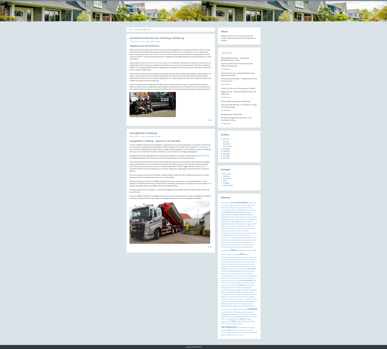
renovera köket (232, 301)
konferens (223, 273)
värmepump (229, 327)
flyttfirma (226, 235)
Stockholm (244, 314)
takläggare (242, 319)
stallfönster (238, 314)
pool (241, 296)
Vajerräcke (240, 323)
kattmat (241, 268)
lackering (227, 278)
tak (233, 319)
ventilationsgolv (246, 332)
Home (254, 6)
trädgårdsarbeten (241, 321)
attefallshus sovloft (249, 205)
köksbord (245, 268)
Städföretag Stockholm (228, 314)
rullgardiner (250, 303)
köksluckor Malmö (236, 271)
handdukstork (231, 247)
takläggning (249, 319)
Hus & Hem (150, 41)
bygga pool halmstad (226, 221)
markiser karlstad (225, 287)
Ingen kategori (228, 185)
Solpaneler (244, 309)
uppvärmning (229, 323)
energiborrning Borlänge (235, 230)
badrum (249, 210)
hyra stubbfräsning (230, 259)
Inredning (226, 176)
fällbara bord (245, 230)
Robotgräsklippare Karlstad (228, 303)
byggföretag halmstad (234, 224)
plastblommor (224, 296)
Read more (226, 69)
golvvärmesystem (230, 244)
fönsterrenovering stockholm (234, 240)
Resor (225, 181)
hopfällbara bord (248, 250)
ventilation (250, 330)
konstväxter (224, 275)
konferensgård (230, 273)
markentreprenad (229, 285)
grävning (251, 244)
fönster (231, 235)
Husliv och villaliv (142, 7)
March (225, 144)
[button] (259, 6)
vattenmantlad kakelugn (241, 330)
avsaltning (249, 207)
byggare (233, 221)
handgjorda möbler (248, 247)
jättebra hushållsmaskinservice (160, 63)
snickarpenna (251, 306)
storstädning (224, 316)
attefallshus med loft (239, 205)
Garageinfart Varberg (143, 133)
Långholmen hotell (225, 280)
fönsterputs (233, 237)
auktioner (223, 207)
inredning (246, 262)
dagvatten (223, 226)
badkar (245, 210)
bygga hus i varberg (245, 219)
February (226, 146)
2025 (224, 149)
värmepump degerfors (242, 327)
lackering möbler (234, 278)
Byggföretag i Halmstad (231, 114)
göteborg (237, 244)
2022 (224, 156)
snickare (245, 306)
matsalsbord (249, 287)
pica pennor (254, 294)
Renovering (227, 178)
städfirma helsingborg (247, 312)
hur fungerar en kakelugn (233, 254)
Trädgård (226, 183)
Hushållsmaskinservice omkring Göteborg (157, 38)
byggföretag (225, 224)
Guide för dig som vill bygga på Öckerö (238, 88)
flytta (222, 235)
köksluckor (252, 269)
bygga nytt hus (253, 219)
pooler (227, 299)
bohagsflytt (230, 217)
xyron (242, 334)
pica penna (248, 294)
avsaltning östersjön (226, 210)
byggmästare (243, 224)
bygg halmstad (250, 217)
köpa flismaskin (231, 275)
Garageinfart (239, 242)
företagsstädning (246, 240)
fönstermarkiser (225, 237)
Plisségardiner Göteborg (234, 296)
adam (158, 41)
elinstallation (239, 228)
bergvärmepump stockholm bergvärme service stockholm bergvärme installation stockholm (237, 214)
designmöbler (239, 226)
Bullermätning (237, 217)
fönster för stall (237, 235)
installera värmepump (226, 266)
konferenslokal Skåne (240, 273)
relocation (231, 299)
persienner (232, 294)
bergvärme (230, 212)
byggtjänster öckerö (252, 224)
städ (235, 312)
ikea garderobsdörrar (240, 259)
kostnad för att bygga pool (248, 275)
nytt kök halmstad (246, 292)
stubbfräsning (231, 316)
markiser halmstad (249, 285)
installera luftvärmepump (238, 264)
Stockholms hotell (251, 314)
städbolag (239, 312)
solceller (231, 309)
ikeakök (226, 262)
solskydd (252, 308)
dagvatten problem (231, 226)
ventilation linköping (226, 332)
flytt (255, 233)
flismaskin (251, 233)
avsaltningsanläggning (237, 210)
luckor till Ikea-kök (235, 280)
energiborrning (225, 230)
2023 (224, 153)
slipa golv (240, 306)
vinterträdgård (227, 334)
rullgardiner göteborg (226, 306)
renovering (239, 301)
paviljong (226, 294)
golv (244, 242)
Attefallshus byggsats (228, 205)
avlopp (227, 207)
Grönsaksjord (224, 247)
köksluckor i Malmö (225, 271)
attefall (233, 203)
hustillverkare (245, 257)
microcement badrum (226, 290)
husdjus (247, 254)
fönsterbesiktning (246, 235)
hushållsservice (237, 257)
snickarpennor (224, 309)
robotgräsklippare (249, 301)
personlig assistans (240, 294)
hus (242, 254)
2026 (224, 139)
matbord (244, 287)
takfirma (236, 319)
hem (233, 249)
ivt (233, 266)
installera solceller (250, 264)
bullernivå (244, 217)
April (224, 142)
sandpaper (235, 306)
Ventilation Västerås (236, 332)
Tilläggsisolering (225, 321)
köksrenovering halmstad (248, 271)
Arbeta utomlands (225, 202)
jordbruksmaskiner (239, 266)
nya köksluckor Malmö (234, 292)
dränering (246, 226)
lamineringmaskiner (250, 278)
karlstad (237, 268)
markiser (241, 285)
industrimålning (233, 262)
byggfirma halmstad (247, 221)
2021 (224, 158)
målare (228, 282)
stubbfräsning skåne (241, 316)
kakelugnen (231, 268)
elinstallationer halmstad (249, 228)
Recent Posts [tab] (227, 53)
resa (244, 301)
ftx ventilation (232, 242)
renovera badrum (239, 299)
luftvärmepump (246, 280)
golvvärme (223, 244)
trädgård (233, 321)
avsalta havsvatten (242, 207)
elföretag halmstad (230, 228)
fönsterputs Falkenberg (242, 237)
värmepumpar (230, 330)
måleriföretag (234, 282)
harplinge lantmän (225, 250)
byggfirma (239, 221)
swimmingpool (228, 319)
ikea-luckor (249, 259)
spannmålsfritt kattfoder (227, 312)
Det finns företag (203, 156)
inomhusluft (240, 262)
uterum (235, 323)
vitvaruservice (235, 334)
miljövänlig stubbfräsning (238, 290)
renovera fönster (248, 299)
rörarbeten (238, 303)
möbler (247, 290)
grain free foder (244, 244)
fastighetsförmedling (226, 233)
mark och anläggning (243, 282)
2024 (224, 151)
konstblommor (249, 273)
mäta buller (238, 287)
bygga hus (237, 219)
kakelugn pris (252, 266)
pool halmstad (246, 296)
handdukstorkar (239, 247)
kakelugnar (224, 269)
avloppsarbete (233, 207)
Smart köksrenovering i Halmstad (235, 101)
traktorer (223, 323)
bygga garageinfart (230, 219)
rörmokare (243, 303)
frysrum (227, 242)
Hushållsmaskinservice (227, 257)
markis (235, 285)
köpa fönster (238, 275)
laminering (241, 278)
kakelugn (246, 266)
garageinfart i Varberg (197, 147)
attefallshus (242, 202)
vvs (240, 334)
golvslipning (249, 242)
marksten (232, 287)
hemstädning (240, 250)
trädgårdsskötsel (250, 321)
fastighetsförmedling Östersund (240, 233)
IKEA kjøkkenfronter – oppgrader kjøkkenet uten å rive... (235, 59)
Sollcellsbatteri (237, 309)
